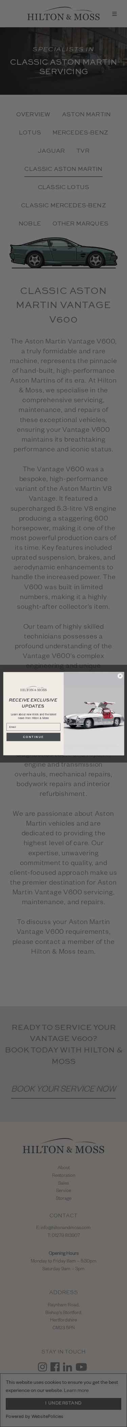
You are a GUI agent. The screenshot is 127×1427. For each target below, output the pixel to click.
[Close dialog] (120, 676)
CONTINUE (33, 737)
